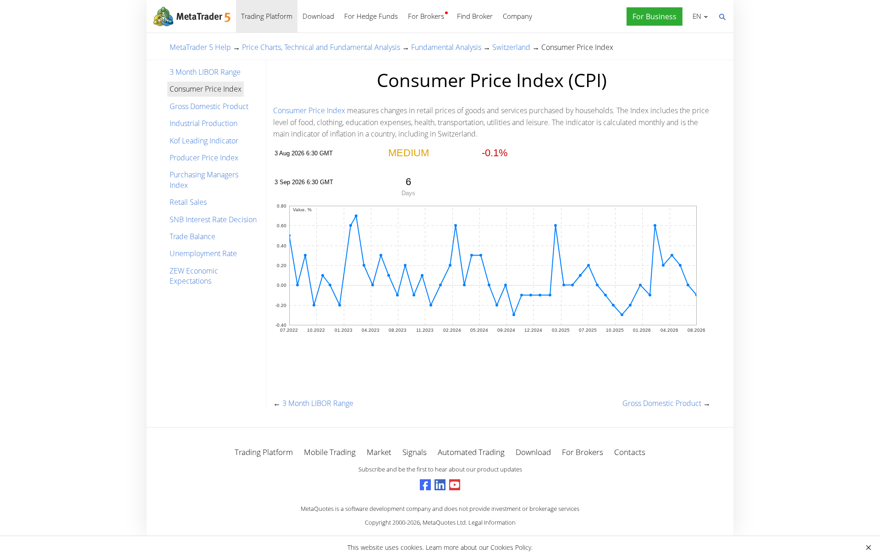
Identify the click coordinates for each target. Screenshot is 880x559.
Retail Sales (188, 202)
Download (318, 16)
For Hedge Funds (371, 16)
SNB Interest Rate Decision (213, 219)
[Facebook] (425, 484)
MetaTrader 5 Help (200, 47)
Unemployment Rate (203, 253)
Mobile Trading (330, 452)
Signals (414, 452)
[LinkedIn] (440, 484)
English (695, 16)
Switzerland (511, 47)
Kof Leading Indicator (204, 141)
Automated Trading (471, 452)
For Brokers (426, 16)
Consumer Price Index (309, 110)
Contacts (629, 452)
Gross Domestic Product (209, 106)
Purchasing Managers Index (204, 180)
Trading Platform (266, 16)
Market (379, 452)
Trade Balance (192, 236)
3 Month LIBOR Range (205, 72)
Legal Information (492, 522)
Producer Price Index (204, 158)
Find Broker (475, 16)
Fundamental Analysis (446, 47)
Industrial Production (203, 123)
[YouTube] (454, 484)
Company (517, 16)
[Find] (722, 16)
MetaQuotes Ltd (444, 522)
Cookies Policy (510, 547)
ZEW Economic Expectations (194, 276)
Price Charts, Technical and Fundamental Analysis (321, 47)
